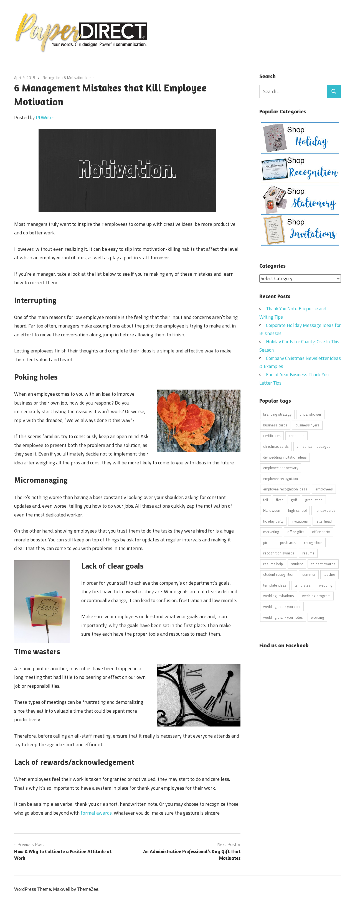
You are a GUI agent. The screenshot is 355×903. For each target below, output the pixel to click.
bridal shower (310, 414)
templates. (303, 585)
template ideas (274, 585)
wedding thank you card (282, 606)
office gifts (295, 531)
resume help (273, 564)
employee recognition (280, 478)
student (297, 564)
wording (317, 617)
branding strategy (277, 414)
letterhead (324, 521)
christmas (297, 435)
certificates (272, 435)
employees (324, 489)
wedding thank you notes (283, 617)
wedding (326, 585)
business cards (275, 425)
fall (265, 500)
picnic (267, 542)
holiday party (273, 521)
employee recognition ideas (285, 489)
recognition (313, 542)
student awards (323, 564)
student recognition (278, 574)
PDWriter (45, 117)
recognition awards (278, 553)
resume (308, 553)
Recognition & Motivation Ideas (69, 77)
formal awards (96, 813)
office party (321, 531)
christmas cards (276, 446)
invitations (299, 521)
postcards (288, 542)
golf (294, 500)
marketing (271, 531)
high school (297, 510)
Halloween (271, 510)
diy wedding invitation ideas (285, 457)
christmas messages (313, 446)
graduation (314, 500)
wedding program (316, 595)
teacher (329, 574)
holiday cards (325, 510)
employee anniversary (280, 467)
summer (309, 574)
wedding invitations (278, 595)
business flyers (307, 425)
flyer (279, 500)
